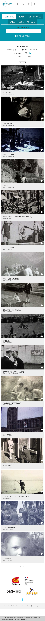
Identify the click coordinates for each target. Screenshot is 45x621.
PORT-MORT (7, 92)
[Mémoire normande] (7, 4)
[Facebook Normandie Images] (22, 599)
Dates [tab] (12, 22)
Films (29, 56)
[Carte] (29, 53)
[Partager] (34, 4)
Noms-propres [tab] (34, 16)
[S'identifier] (17, 4)
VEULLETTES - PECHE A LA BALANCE (16, 496)
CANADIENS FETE (9, 527)
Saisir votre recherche (22, 27)
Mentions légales (15, 606)
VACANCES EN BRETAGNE (12, 403)
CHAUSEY (6, 185)
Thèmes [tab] (20, 16)
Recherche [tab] (9, 16)
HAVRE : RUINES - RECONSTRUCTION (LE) (17, 216)
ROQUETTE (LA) (8, 154)
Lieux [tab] (21, 22)
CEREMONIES (7, 434)
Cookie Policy (23, 619)
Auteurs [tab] (31, 22)
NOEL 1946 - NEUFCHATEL (12, 310)
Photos (19, 56)
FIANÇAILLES (7, 123)
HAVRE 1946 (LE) (8, 465)
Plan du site (7, 606)
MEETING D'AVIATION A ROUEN (13, 372)
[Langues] (28, 4)
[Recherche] (23, 4)
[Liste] (25, 53)
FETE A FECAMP (8, 248)
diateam (29, 606)
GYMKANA (6, 341)
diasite (39, 606)
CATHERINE (7, 558)
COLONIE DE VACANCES (11, 279)
